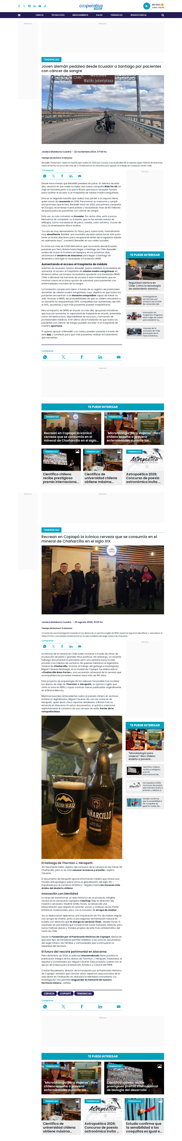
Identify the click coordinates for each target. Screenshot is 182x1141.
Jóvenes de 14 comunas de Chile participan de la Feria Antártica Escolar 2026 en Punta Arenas (151, 332)
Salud (99, 15)
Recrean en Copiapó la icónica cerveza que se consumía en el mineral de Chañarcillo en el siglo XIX (70, 436)
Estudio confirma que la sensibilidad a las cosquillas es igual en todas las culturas (152, 802)
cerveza (49, 993)
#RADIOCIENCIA (138, 15)
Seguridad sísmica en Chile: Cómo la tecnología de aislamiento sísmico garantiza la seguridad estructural (145, 285)
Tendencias (116, 15)
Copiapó (65, 993)
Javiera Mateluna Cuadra (56, 151)
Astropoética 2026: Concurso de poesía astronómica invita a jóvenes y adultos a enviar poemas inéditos (143, 478)
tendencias (84, 993)
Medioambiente (80, 15)
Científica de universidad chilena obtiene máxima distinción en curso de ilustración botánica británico (103, 478)
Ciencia (39, 15)
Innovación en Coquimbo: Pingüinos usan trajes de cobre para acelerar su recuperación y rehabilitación (153, 316)
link (49, 334)
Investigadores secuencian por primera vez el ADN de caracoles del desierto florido (152, 300)
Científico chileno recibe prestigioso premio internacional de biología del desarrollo (60, 478)
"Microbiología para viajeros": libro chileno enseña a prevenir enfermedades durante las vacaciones (133, 436)
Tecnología (58, 15)
